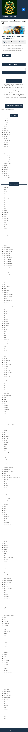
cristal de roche (7, 378)
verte (5, 713)
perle (5, 563)
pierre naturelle (7, 582)
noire (5, 508)
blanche (5, 311)
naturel (5, 502)
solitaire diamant (8, 672)
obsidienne (6, 516)
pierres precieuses (8, 588)
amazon (5, 210)
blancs (5, 315)
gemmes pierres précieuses (10, 424)
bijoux (5, 298)
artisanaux (6, 237)
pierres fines (7, 586)
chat (5, 348)
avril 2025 (6, 150)
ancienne (6, 218)
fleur (5, 411)
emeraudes (6, 393)
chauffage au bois (8, 350)
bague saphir (7, 273)
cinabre (5, 352)
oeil (5, 520)
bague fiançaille (7, 259)
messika (5, 495)
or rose (5, 549)
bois (5, 331)
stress (5, 676)
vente (5, 701)
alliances (6, 206)
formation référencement (9, 419)
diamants (6, 387)
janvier (5, 448)
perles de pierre (7, 567)
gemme (5, 422)
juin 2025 (6, 146)
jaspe (5, 450)
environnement (7, 395)
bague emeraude (7, 255)
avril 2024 (6, 173)
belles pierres (7, 286)
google (5, 428)
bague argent (7, 247)
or (4, 543)
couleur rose (7, 374)
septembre (6, 652)
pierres (5, 584)
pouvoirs (6, 602)
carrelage (6, 343)
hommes (6, 442)
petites (5, 570)
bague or (6, 269)
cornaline (6, 366)
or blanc (6, 545)
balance (5, 278)
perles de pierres (7, 569)
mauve (5, 493)
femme (5, 401)
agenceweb (6, 197)
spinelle (5, 674)
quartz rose (6, 611)
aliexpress (6, 200)
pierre (5, 572)
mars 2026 (6, 128)
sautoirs (5, 646)
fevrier (5, 403)
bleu (5, 317)
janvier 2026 (7, 132)
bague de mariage (8, 251)
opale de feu (6, 537)
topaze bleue (7, 687)
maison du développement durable (12, 477)
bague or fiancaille (8, 271)
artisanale (6, 236)
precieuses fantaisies (8, 604)
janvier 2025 (7, 156)
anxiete (5, 224)
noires (5, 510)
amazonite (6, 212)
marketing (6, 485)
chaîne (5, 347)
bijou (5, 288)
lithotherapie (7, 475)
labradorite (6, 459)
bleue (5, 327)
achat (5, 189)
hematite (6, 438)
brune (5, 337)
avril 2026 (6, 126)
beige (5, 280)
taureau (5, 680)
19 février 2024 (7, 41)
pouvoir (5, 600)
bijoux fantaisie (7, 304)
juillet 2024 (6, 167)
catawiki (6, 345)
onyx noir (6, 533)
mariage (5, 483)
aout (5, 226)
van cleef (6, 699)
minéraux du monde (8, 496)
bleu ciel (6, 319)
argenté (5, 230)
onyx (5, 532)
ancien (5, 216)
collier (5, 358)
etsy (5, 397)
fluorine (5, 415)
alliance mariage (7, 204)
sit (4, 658)
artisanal (6, 234)
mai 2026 (6, 124)
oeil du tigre (6, 528)
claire (5, 356)
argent (5, 228)
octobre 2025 (7, 138)
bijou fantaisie (7, 290)
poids (5, 592)
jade (5, 446)
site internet (6, 660)
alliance (5, 202)
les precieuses (7, 469)
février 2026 (7, 130)
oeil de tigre (6, 526)
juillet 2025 (6, 144)
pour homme (7, 598)
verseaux (6, 705)
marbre (5, 481)
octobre (5, 518)
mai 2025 (6, 148)
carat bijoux (6, 341)
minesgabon (15, 41)
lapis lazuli (6, 463)
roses (5, 627)
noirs (5, 512)
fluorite (5, 417)
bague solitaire (7, 274)
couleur (5, 368)
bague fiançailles (8, 265)
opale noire (6, 539)
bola (5, 333)
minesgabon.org (9, 17)
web (5, 720)
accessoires (6, 187)
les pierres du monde (8, 467)
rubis (5, 635)
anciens (5, 222)
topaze (5, 685)
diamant (5, 382)
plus (5, 590)
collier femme (7, 360)
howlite (5, 444)
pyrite (5, 607)
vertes (5, 715)
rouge (5, 629)
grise (5, 434)
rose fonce (6, 623)
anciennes (6, 220)
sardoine (6, 643)
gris (5, 432)
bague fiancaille (7, 261)
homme (5, 440)
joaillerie (6, 456)
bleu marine (6, 325)
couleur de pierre (8, 372)
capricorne (6, 339)
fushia (5, 421)
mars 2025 (6, 152)
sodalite (5, 668)
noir (5, 506)
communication (7, 364)
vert (5, 707)
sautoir (5, 644)
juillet (5, 458)
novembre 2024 (7, 159)
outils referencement (8, 557)
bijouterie (6, 292)
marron (5, 489)
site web (6, 662)
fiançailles (6, 409)
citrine (5, 354)
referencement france (9, 613)
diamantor (6, 385)
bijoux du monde (8, 300)
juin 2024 (6, 169)
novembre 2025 (7, 136)
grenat (5, 430)
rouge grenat (7, 631)
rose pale (6, 625)
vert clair (6, 709)
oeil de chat (6, 522)
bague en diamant (8, 257)
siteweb (5, 666)
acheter (5, 191)
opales (5, 541)
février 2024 (7, 177)
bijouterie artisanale (8, 294)
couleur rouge (7, 376)
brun (5, 335)
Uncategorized (7, 695)
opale (5, 535)
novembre (6, 514)
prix (5, 606)
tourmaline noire (7, 691)
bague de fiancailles (8, 249)
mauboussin (6, 491)
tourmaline (6, 689)
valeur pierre (7, 697)
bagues (5, 276)
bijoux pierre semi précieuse (10, 306)
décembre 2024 (7, 157)
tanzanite (6, 678)
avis (5, 243)
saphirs (5, 641)
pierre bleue (6, 574)
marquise (6, 487)
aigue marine (7, 199)
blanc (5, 310)
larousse (6, 465)
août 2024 (6, 165)
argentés (6, 232)
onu (5, 530)
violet (5, 717)
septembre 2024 (7, 163)
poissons (6, 594)
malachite (6, 479)
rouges (5, 633)
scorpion (6, 648)
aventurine (6, 241)
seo (4, 650)
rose (5, 619)
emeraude (6, 391)
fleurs (5, 413)
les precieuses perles (8, 471)
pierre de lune (7, 576)
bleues (5, 329)
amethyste (6, 214)
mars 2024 (6, 175)
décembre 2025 (7, 134)
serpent (5, 654)
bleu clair (6, 321)
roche (5, 617)
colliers (5, 362)
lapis (5, 461)
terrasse (5, 681)
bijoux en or (6, 302)
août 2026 (6, 119)
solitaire (6, 670)
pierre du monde (7, 578)
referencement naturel (9, 615)
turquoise (6, 693)
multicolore (6, 500)
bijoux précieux (7, 308)
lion (5, 473)
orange (5, 551)
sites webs (6, 664)
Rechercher (13, 64)
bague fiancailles (8, 263)
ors (4, 555)
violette (5, 718)
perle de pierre (7, 565)
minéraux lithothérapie (9, 498)
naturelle (6, 504)
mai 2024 (6, 171)
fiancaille (6, 405)
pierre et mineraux (8, 580)
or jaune (6, 547)
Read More (7, 56)
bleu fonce (6, 323)
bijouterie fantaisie (8, 296)
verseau (5, 703)
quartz (5, 609)
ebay (5, 389)
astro (5, 239)
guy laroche (6, 436)
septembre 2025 (7, 140)
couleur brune (7, 370)
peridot (5, 561)
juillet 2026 (6, 120)
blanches (6, 313)
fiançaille (6, 407)
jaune (5, 454)
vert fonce (6, 711)
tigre (5, 683)
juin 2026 (6, 122)
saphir (5, 639)
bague (5, 245)
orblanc (5, 553)
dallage (5, 380)
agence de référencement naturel (11, 195)
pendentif (6, 559)
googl (5, 426)
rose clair (6, 621)
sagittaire (6, 637)
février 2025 (7, 154)
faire (5, 399)
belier (5, 282)
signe (5, 656)
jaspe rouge (6, 452)
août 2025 (6, 142)
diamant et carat (7, 384)
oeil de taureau (7, 524)
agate (5, 193)
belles (5, 284)
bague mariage (7, 267)
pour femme (6, 596)
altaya (5, 208)
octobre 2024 (7, 161)
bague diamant (7, 253)
